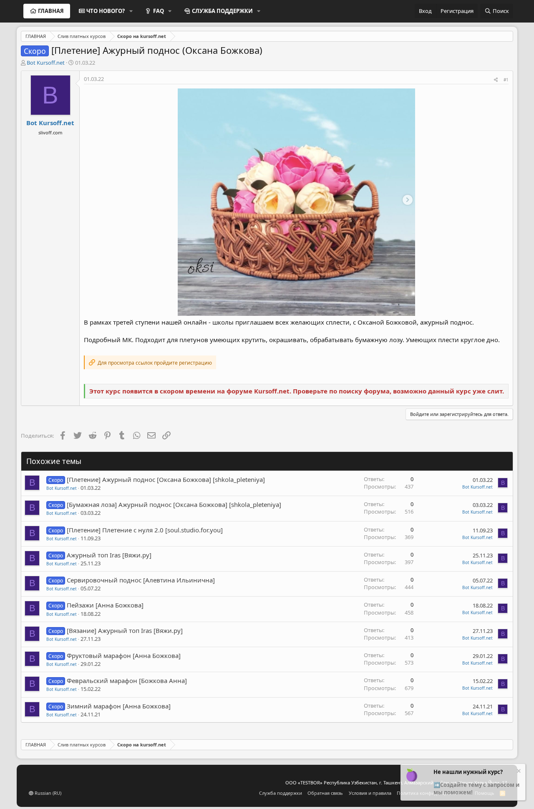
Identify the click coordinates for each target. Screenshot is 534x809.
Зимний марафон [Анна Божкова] (119, 706)
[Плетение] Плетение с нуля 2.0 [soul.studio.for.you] (145, 530)
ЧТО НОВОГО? (105, 11)
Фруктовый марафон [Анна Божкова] (124, 655)
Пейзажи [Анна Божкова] (105, 605)
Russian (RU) (47, 793)
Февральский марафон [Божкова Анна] (127, 680)
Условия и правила (370, 793)
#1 (506, 80)
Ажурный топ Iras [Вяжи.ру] (109, 555)
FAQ (158, 11)
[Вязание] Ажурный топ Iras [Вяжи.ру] (125, 630)
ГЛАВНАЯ (51, 11)
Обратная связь (325, 793)
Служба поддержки (280, 793)
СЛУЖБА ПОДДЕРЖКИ (222, 11)
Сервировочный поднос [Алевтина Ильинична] (141, 580)
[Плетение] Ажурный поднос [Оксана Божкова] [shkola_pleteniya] (166, 479)
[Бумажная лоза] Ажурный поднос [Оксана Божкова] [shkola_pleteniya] (174, 504)
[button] (131, 11)
